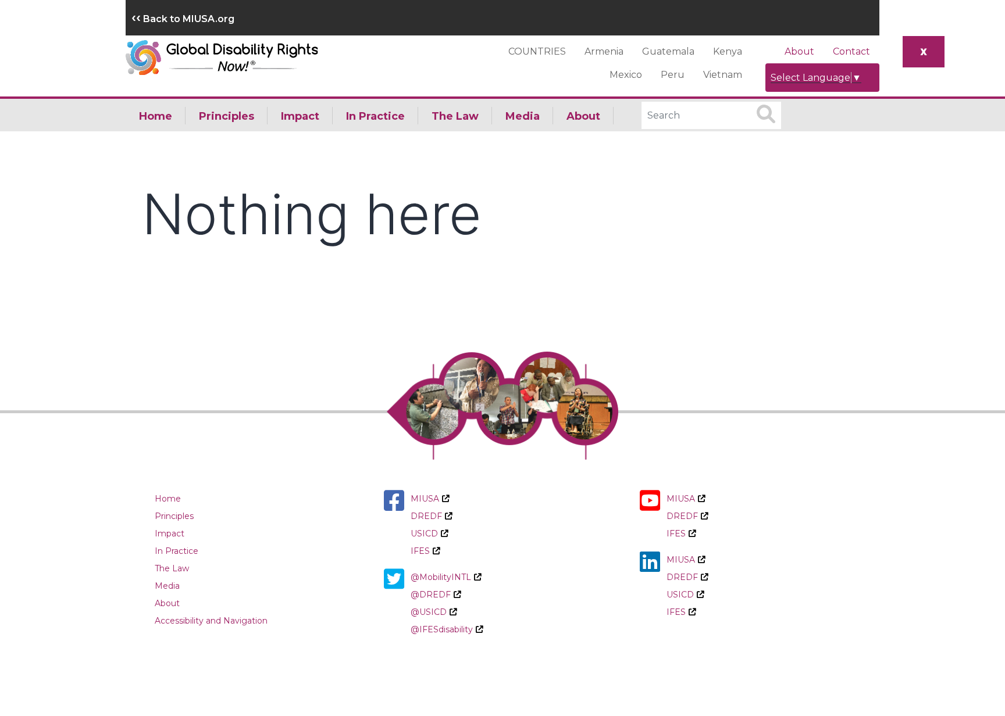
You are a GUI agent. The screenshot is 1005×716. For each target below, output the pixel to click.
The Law (455, 116)
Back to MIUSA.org (182, 18)
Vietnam (722, 74)
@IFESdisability (442, 629)
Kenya (727, 51)
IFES (420, 551)
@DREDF (431, 594)
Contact (851, 51)
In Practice (375, 116)
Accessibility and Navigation (211, 620)
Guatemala (668, 51)
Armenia (604, 51)
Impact (300, 116)
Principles (226, 116)
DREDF (426, 516)
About (799, 51)
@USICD (429, 612)
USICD (424, 533)
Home (155, 116)
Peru (673, 74)
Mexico (626, 74)
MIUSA (425, 498)
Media (522, 116)
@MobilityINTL (441, 577)
